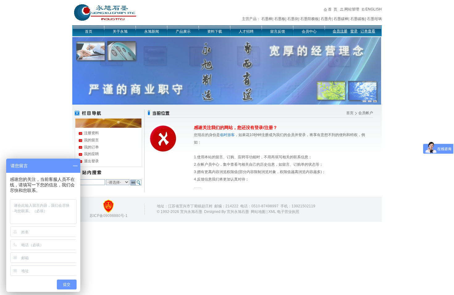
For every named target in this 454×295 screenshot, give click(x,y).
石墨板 (279, 19)
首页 (88, 31)
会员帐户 (365, 113)
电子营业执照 (288, 212)
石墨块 (292, 19)
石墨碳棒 (341, 19)
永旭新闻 (151, 31)
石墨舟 (326, 19)
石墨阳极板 (309, 19)
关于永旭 (120, 31)
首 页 (332, 9)
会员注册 (340, 31)
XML (272, 212)
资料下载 (214, 31)
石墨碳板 (357, 19)
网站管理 (351, 9)
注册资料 (91, 133)
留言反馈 (277, 31)
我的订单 (91, 147)
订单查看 (367, 31)
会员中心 (309, 31)
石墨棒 (266, 19)
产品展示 (183, 31)
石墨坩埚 (374, 19)
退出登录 (91, 161)
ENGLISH (373, 9)
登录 (354, 31)
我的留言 (91, 140)
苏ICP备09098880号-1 (109, 216)
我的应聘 (91, 154)
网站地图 (258, 212)
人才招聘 (246, 31)
